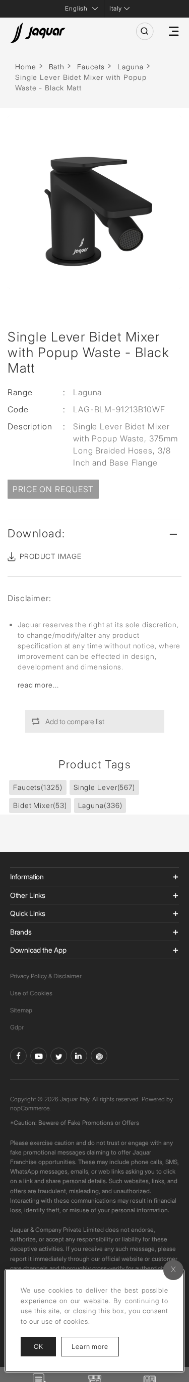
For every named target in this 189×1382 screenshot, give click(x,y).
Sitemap (21, 1010)
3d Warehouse (99, 1056)
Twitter (58, 1056)
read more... (38, 684)
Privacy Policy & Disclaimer (46, 976)
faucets (37, 787)
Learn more (95, 1346)
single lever (104, 787)
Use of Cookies (31, 993)
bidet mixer (40, 805)
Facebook (18, 1056)
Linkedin (79, 1056)
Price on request (53, 489)
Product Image (51, 556)
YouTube (38, 1056)
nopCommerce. (30, 1108)
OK (38, 1346)
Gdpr (17, 1027)
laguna (100, 805)
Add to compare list (74, 721)
